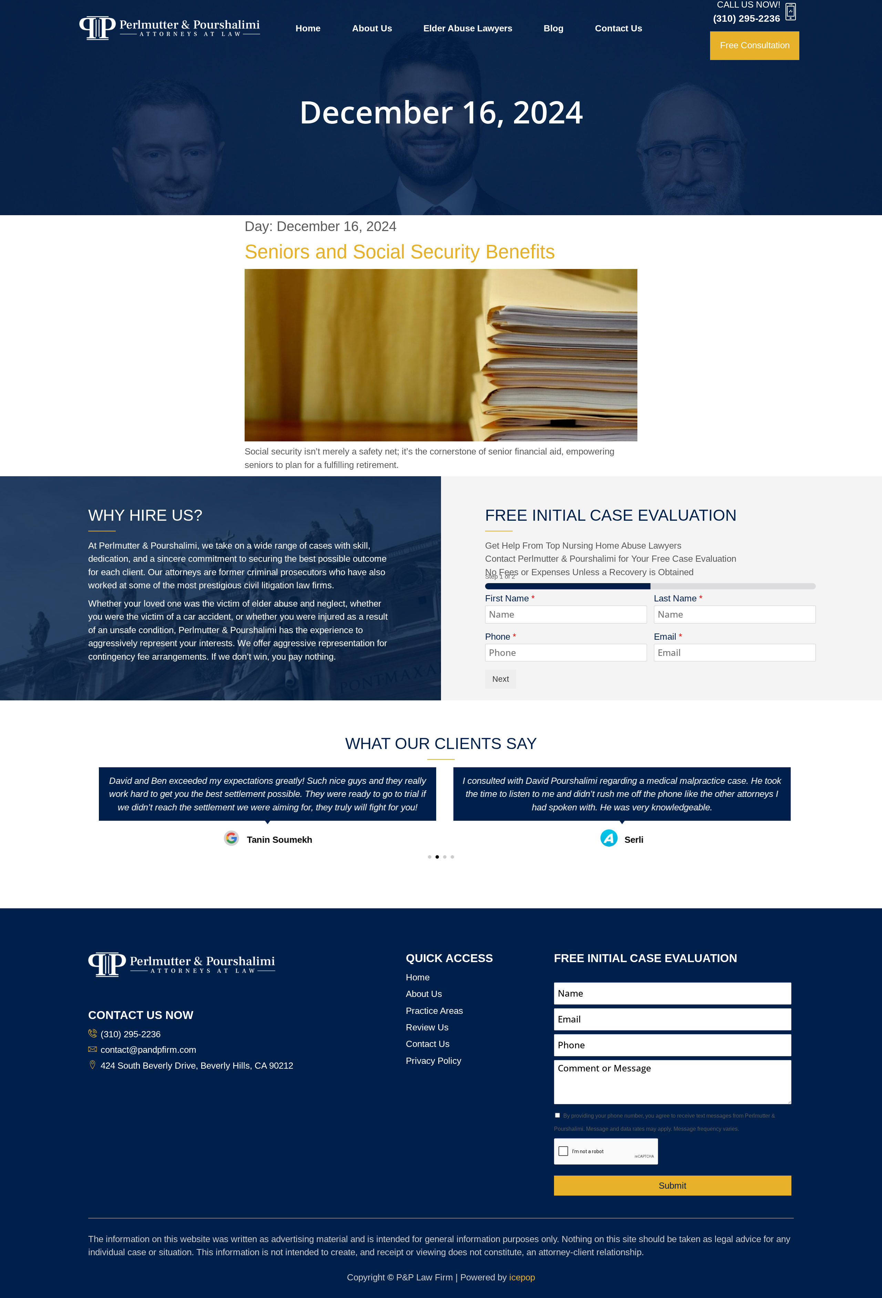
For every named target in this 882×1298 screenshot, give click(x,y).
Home (308, 28)
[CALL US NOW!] (790, 11)
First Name (510, 598)
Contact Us (618, 28)
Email (668, 636)
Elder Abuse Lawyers (467, 28)
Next (500, 679)
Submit (672, 1185)
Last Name (678, 598)
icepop (522, 1277)
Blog (554, 28)
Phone (500, 636)
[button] (429, 857)
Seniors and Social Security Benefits (400, 251)
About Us (372, 28)
